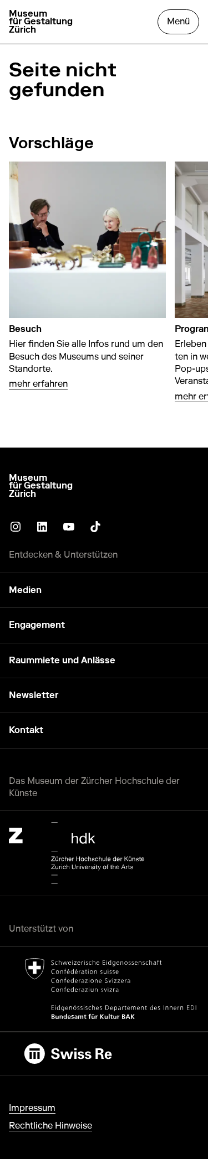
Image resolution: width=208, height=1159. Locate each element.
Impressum (32, 1108)
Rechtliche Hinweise (50, 1125)
